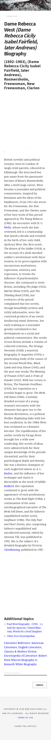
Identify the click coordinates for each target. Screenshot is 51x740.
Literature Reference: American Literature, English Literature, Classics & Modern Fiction (24, 647)
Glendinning (12, 549)
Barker (8, 473)
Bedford (9, 486)
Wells (7, 227)
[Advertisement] (25, 119)
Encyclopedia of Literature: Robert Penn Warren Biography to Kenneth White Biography (25, 660)
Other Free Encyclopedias (21, 636)
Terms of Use (25, 717)
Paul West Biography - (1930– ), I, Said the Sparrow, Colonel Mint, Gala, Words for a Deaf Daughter (25, 628)
